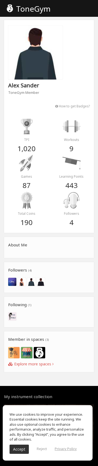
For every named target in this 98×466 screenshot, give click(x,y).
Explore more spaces (32, 363)
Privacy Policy (66, 448)
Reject (42, 448)
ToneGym (32, 9)
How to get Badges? (74, 106)
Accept (19, 449)
